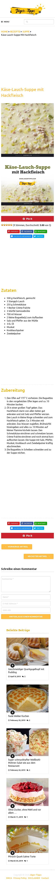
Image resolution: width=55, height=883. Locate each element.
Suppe (26, 31)
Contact (45, 878)
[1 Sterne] (2, 225)
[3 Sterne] (7, 225)
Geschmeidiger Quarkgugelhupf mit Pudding (26, 670)
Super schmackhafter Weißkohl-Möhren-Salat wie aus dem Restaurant (24, 762)
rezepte (15, 31)
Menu (6, 22)
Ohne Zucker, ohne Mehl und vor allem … (24, 811)
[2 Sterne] (4, 225)
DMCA (9, 878)
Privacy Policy (20, 878)
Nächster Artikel (38, 556)
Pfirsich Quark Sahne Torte (22, 856)
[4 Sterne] (9, 225)
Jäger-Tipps (35, 875)
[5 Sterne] (11, 225)
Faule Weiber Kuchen (18, 716)
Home (4, 31)
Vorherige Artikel (17, 547)
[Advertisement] (27, 63)
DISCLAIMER (34, 878)
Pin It (29, 218)
